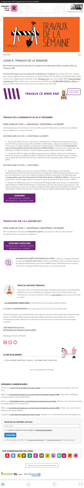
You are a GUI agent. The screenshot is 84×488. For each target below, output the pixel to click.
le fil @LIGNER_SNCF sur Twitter (64, 81)
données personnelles (44, 430)
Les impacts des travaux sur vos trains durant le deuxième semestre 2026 (34, 395)
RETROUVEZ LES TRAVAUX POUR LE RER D (19, 330)
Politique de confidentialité (36, 440)
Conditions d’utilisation (54, 440)
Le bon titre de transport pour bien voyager (25, 388)
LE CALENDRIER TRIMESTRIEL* (17, 303)
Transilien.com (43, 79)
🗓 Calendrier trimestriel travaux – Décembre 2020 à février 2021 (31, 360)
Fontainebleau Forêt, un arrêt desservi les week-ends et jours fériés (33, 401)
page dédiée (57, 295)
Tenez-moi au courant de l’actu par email (42, 465)
